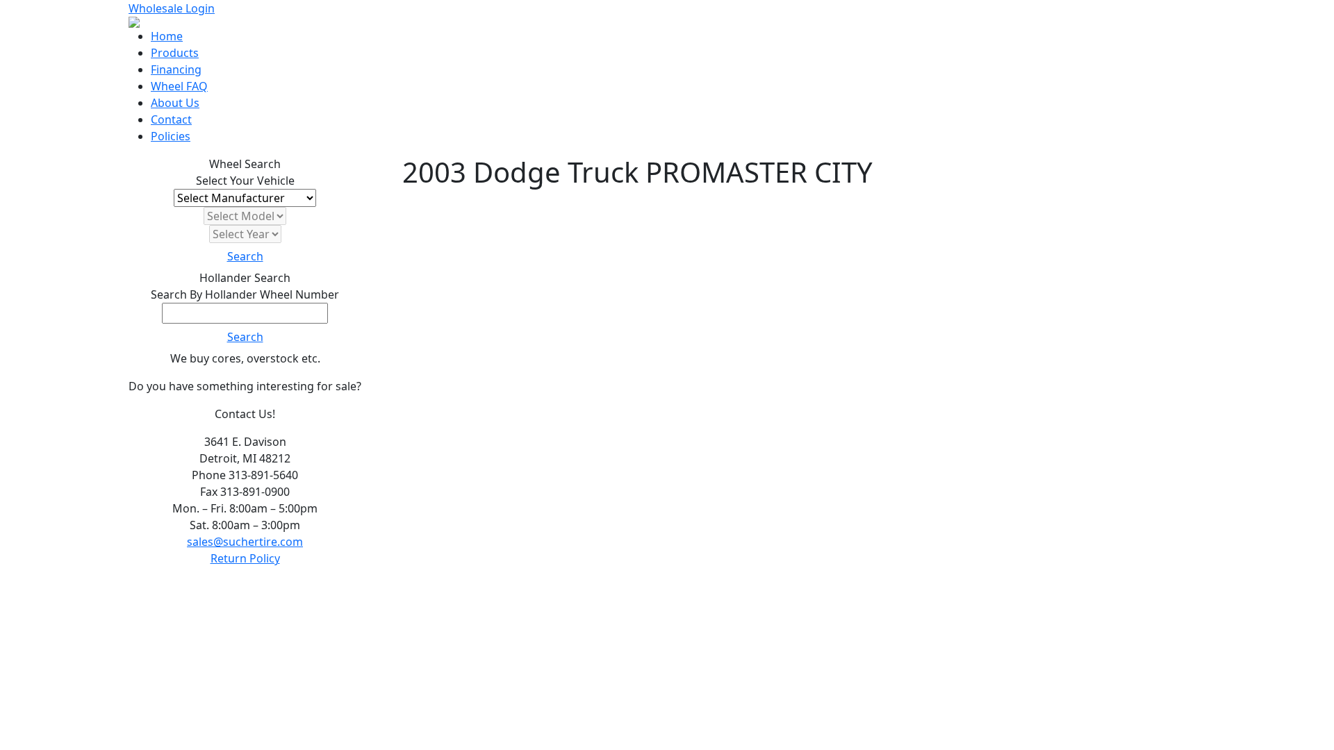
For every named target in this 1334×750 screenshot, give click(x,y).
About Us (175, 102)
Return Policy (245, 558)
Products (175, 52)
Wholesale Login (172, 8)
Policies (170, 136)
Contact (171, 119)
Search (245, 256)
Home (167, 36)
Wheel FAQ (179, 86)
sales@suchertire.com (245, 541)
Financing (176, 69)
